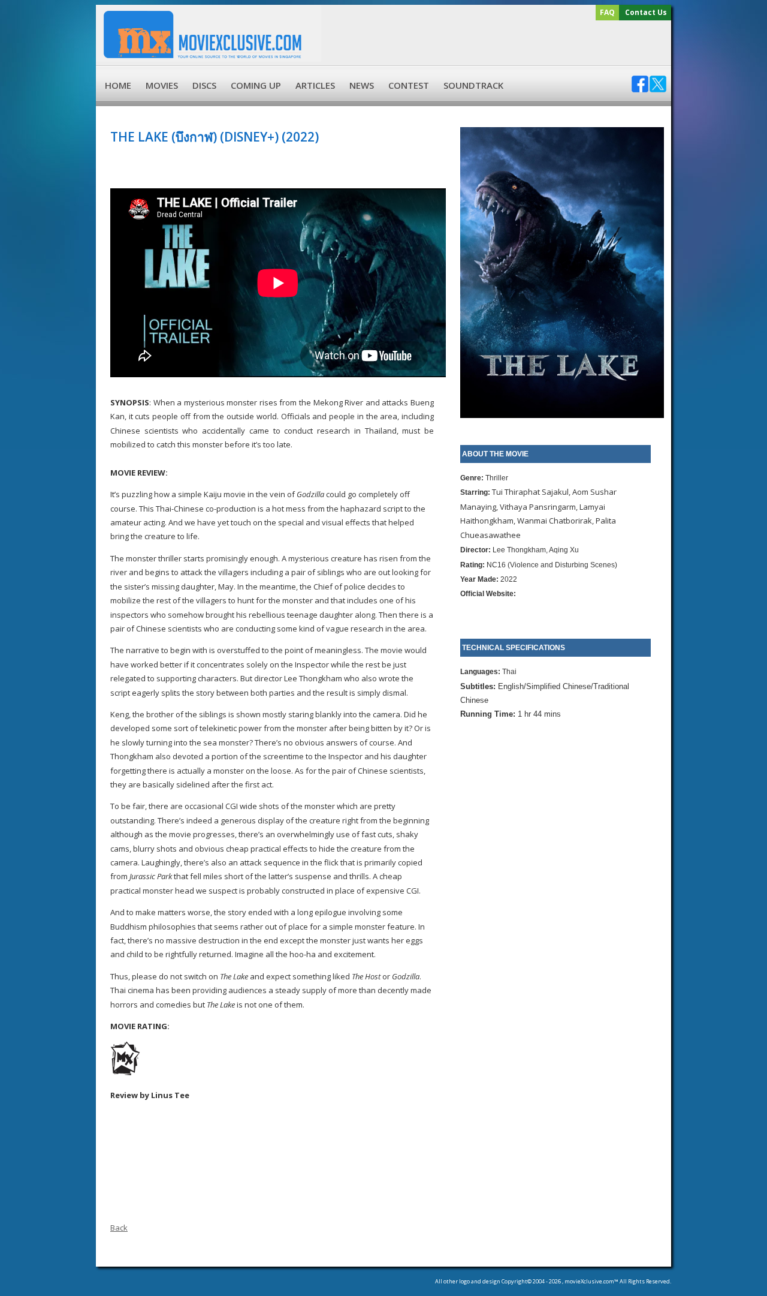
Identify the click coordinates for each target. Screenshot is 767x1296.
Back (119, 1227)
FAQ (607, 12)
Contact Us (646, 12)
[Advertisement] (494, 43)
